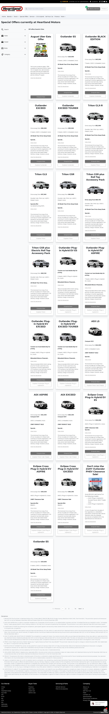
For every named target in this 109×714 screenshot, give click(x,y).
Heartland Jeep (6, 690)
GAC (2, 689)
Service (32, 16)
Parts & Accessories (62, 689)
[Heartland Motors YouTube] (104, 1)
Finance (104, 8)
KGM (2, 696)
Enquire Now (41, 97)
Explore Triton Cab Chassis (95, 385)
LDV (2, 700)
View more (61, 71)
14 (75, 608)
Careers (85, 689)
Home (4, 16)
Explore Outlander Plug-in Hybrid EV (68, 311)
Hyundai (4, 692)
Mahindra (4, 704)
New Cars (31, 689)
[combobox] (45, 9)
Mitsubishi (4, 706)
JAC (2, 694)
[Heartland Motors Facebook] (100, 1)
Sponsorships (87, 696)
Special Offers (24, 16)
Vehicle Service (60, 687)
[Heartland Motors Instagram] (102, 1)
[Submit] (26, 9)
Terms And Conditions (90, 698)
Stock (15, 16)
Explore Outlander (68, 96)
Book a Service (94, 8)
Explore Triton (95, 165)
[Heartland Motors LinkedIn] (107, 1)
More (62, 16)
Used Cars (31, 690)
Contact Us (86, 694)
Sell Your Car (49, 16)
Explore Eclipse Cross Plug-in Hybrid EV (95, 456)
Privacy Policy (87, 700)
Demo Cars (32, 692)
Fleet (84, 692)
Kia (2, 698)
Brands (9, 16)
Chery (3, 687)
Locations (95, 1)
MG (2, 702)
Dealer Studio (104, 712)
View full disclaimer (35, 78)
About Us (86, 687)
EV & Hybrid (40, 16)
